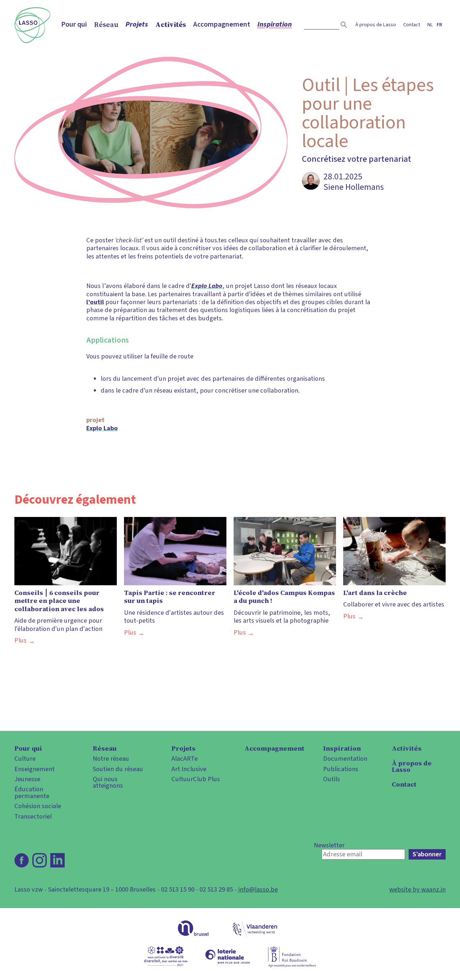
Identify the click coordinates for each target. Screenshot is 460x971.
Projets (136, 24)
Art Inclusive (188, 769)
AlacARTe (184, 758)
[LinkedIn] (57, 860)
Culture (25, 758)
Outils (331, 779)
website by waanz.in (417, 889)
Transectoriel (33, 816)
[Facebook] (21, 860)
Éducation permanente (31, 792)
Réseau (106, 24)
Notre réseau (111, 758)
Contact (411, 24)
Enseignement (34, 769)
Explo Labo (102, 428)
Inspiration (274, 24)
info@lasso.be (258, 889)
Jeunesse (27, 779)
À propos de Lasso (375, 24)
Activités (170, 24)
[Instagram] (39, 860)
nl (430, 24)
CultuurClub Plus (195, 779)
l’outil (95, 302)
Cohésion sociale (37, 806)
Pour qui (74, 24)
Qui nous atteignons (108, 782)
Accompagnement (221, 24)
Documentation (345, 758)
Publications (340, 769)
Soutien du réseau (118, 769)
